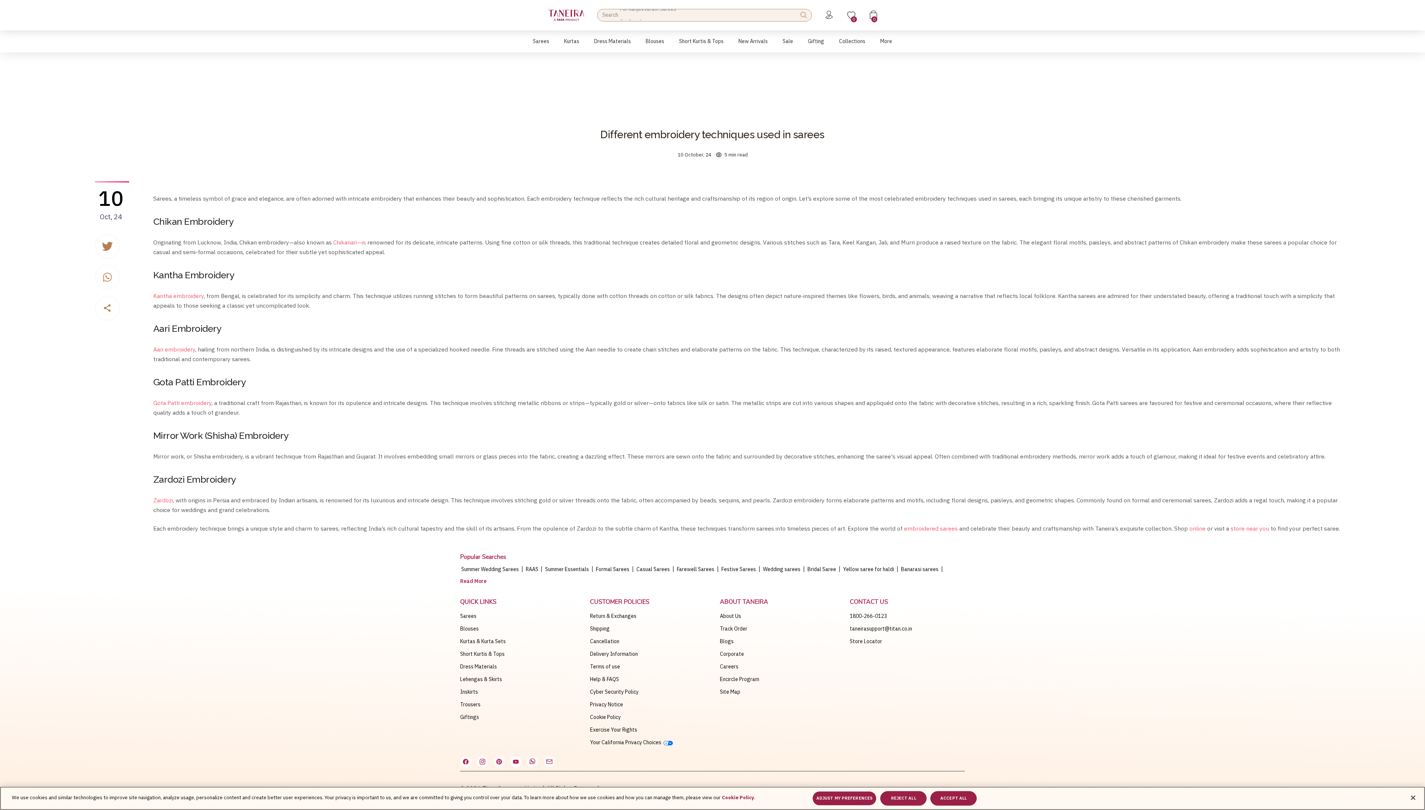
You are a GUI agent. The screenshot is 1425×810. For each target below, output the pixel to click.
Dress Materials (478, 666)
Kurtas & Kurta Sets (483, 641)
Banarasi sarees (919, 569)
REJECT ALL (903, 798)
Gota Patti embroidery (182, 402)
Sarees (468, 616)
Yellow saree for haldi (868, 569)
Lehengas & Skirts (481, 679)
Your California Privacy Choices (627, 742)
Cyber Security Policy (614, 691)
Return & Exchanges (613, 616)
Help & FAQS (604, 679)
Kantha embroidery (178, 295)
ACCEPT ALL (953, 798)
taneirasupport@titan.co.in (881, 628)
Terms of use (605, 666)
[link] (655, 45)
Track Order (733, 628)
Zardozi (163, 500)
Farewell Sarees (695, 569)
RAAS (533, 569)
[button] (541, 45)
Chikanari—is (349, 242)
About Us (730, 616)
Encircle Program (739, 679)
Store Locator (866, 641)
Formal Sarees (612, 569)
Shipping (600, 628)
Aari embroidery (174, 349)
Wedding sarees (781, 569)
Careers (729, 666)
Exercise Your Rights (613, 729)
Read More (473, 581)
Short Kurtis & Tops (482, 654)
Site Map (730, 691)
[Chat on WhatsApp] (532, 761)
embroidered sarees (931, 528)
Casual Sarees (653, 569)
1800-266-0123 (868, 616)
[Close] (1413, 798)
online (1197, 528)
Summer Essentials (567, 569)
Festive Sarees (738, 569)
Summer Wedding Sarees (490, 569)
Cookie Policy (605, 717)
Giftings (469, 717)
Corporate (732, 654)
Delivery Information (614, 654)
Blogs (727, 641)
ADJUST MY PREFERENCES (844, 798)
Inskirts (469, 691)
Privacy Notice (606, 704)
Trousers (470, 704)
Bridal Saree (822, 569)
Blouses (469, 628)
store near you (1250, 528)
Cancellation (604, 641)
